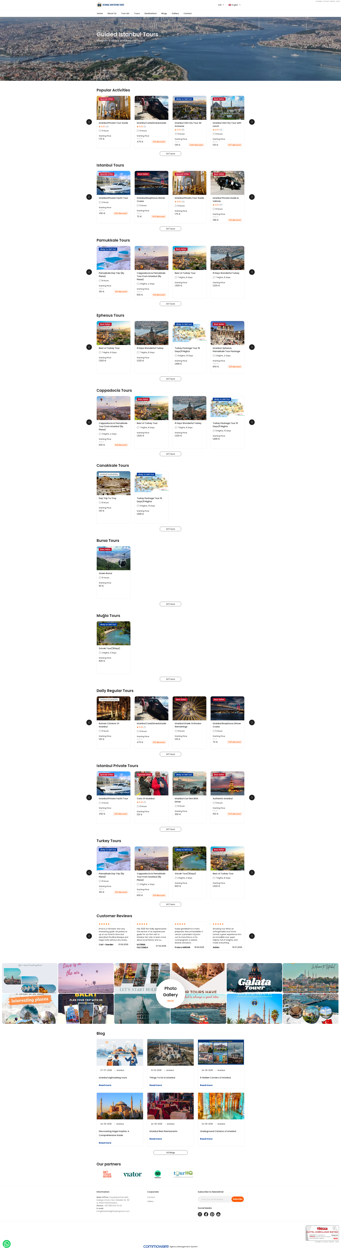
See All (170, 1000)
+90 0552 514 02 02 (109, 1205)
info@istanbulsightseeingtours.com (113, 1210)
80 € (139, 213)
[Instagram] (200, 1214)
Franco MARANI (182, 947)
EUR (220, 5)
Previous (89, 122)
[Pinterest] (212, 1214)
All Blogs (170, 1152)
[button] (125, 13)
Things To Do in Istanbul (162, 1077)
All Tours (170, 153)
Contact (188, 13)
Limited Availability (109, 474)
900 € (140, 291)
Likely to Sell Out (184, 99)
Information (103, 1191)
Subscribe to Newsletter (211, 1191)
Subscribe (237, 1199)
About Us (111, 13)
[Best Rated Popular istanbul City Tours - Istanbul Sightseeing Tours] (133, 5)
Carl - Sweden (106, 944)
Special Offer (106, 99)
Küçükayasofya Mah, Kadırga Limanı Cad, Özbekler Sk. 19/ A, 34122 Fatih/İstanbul (113, 1200)
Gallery (150, 1201)
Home (100, 13)
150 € (215, 142)
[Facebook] (206, 1214)
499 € (102, 210)
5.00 (105, 126)
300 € (215, 217)
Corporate (153, 1191)
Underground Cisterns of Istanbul (218, 1131)
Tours (137, 13)
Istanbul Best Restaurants (163, 1131)
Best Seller (219, 99)
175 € (177, 142)
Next (252, 122)
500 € (139, 138)
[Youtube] (218, 1214)
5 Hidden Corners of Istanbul (215, 1077)
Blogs (164, 13)
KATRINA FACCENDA (142, 946)
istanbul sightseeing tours (113, 1077)
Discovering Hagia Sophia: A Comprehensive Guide (114, 1133)
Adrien (216, 947)
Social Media (205, 1208)
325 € (101, 288)
